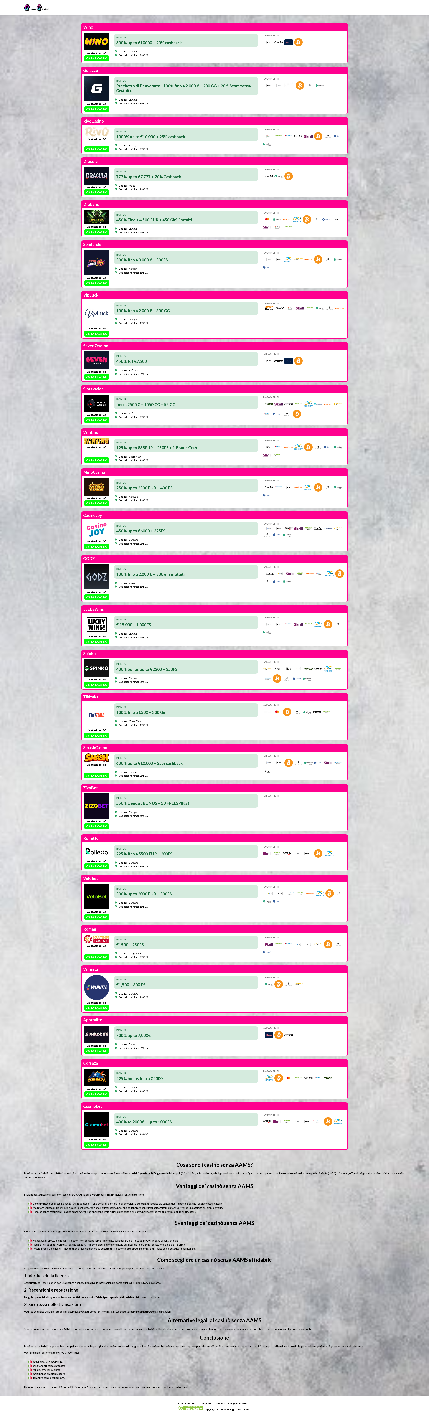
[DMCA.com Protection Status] (190, 1409)
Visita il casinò (96, 58)
